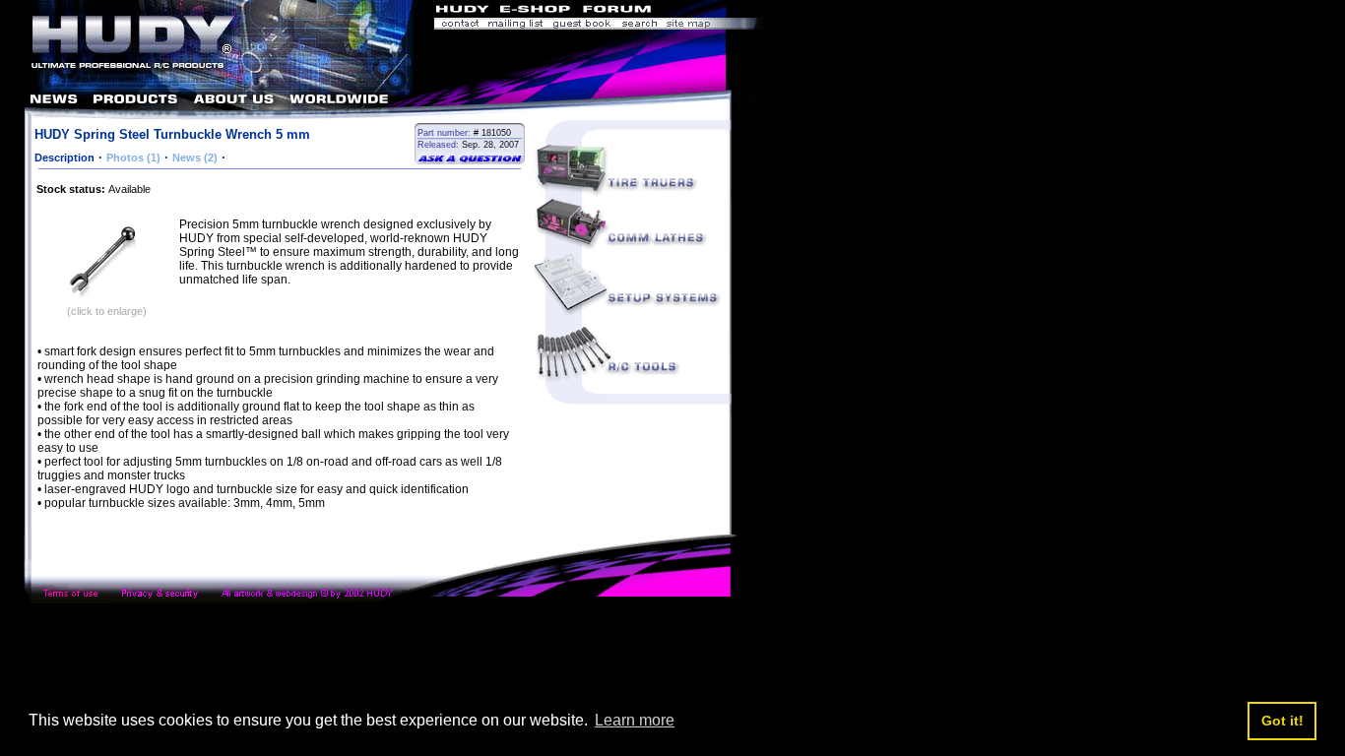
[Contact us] (458, 25)
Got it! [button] (1282, 720)
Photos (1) (133, 157)
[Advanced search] (639, 25)
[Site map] (712, 25)
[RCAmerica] (709, 11)
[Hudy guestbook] (581, 25)
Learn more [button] (634, 720)
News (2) (195, 157)
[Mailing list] (515, 25)
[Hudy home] (463, 11)
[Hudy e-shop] (534, 11)
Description (64, 157)
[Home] (217, 84)
